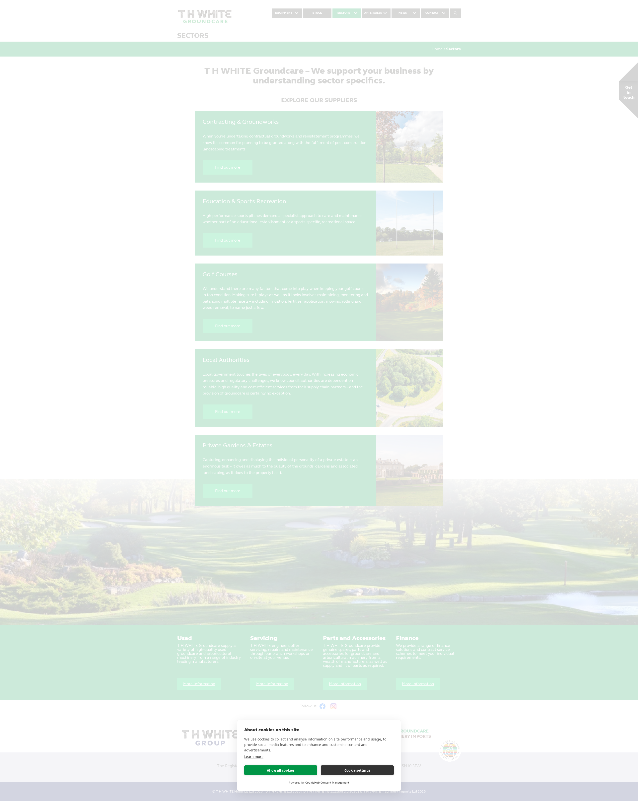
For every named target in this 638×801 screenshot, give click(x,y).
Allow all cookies (280, 770)
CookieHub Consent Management (327, 782)
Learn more (253, 756)
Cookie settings (357, 770)
